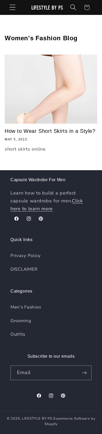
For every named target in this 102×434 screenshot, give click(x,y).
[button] (13, 7)
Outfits (17, 334)
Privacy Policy (25, 256)
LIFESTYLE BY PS (37, 418)
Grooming (20, 321)
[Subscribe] (84, 373)
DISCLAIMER (24, 269)
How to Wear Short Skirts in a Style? (50, 131)
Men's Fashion (25, 307)
